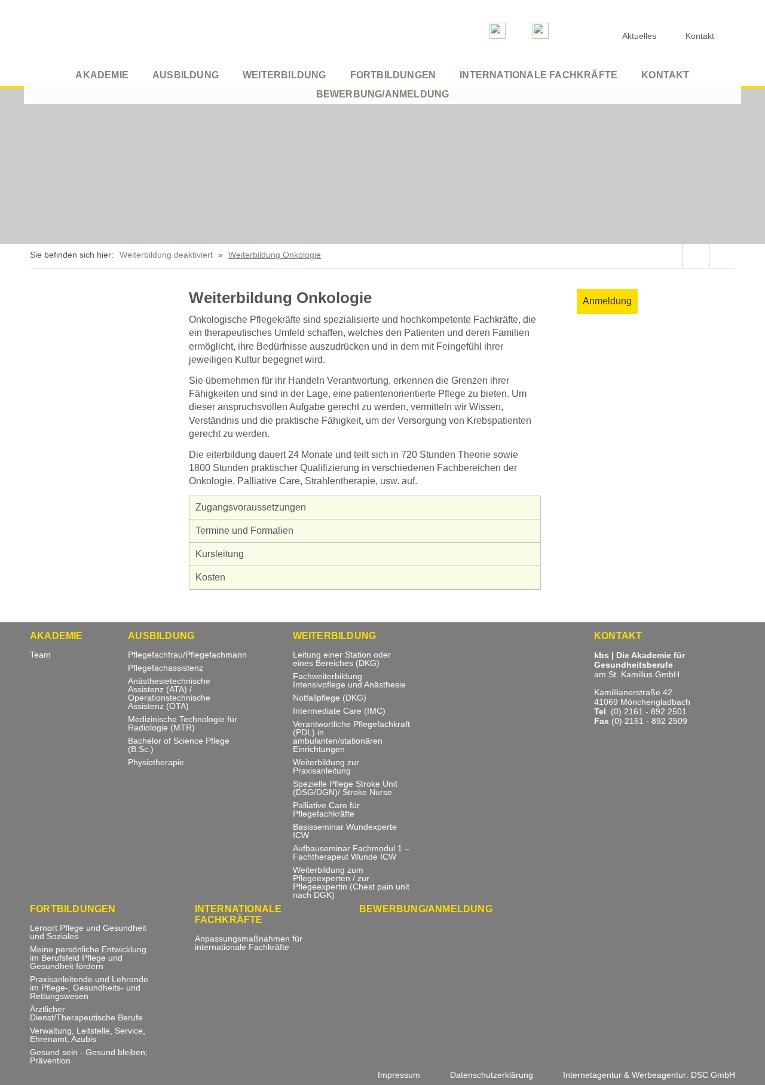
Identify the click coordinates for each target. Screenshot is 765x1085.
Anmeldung (607, 301)
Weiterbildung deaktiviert (166, 254)
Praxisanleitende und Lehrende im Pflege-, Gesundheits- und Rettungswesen (89, 988)
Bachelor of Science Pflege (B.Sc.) (179, 745)
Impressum (399, 1075)
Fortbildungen (393, 75)
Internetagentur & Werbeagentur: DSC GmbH (649, 1075)
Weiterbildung (284, 75)
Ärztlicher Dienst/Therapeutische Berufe (86, 1013)
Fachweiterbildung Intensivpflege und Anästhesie (349, 680)
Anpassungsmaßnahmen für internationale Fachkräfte (248, 943)
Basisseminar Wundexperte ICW (345, 831)
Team (40, 654)
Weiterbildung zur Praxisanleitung (326, 766)
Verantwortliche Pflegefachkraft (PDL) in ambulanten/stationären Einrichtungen (351, 737)
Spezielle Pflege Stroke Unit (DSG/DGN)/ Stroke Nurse (345, 788)
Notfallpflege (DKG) (329, 697)
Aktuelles (639, 36)
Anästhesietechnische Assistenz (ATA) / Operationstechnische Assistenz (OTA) (169, 694)
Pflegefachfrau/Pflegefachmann (187, 654)
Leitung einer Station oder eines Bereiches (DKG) (342, 659)
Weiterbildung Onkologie (274, 254)
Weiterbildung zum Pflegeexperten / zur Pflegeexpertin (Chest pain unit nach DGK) (351, 883)
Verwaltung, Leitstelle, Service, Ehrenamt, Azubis (87, 1035)
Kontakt (665, 75)
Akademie (101, 75)
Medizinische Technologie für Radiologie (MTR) (182, 723)
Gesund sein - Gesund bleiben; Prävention (89, 1056)
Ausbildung (185, 75)
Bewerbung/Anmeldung (382, 94)
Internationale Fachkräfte (538, 75)
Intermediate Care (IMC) (339, 711)
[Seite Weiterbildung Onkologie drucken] (722, 256)
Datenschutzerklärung (491, 1075)
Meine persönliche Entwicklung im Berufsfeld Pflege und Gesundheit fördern (88, 958)
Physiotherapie (156, 762)
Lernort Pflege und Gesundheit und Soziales (88, 932)
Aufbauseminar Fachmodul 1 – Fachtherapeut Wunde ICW (351, 852)
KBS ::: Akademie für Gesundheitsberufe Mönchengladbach (119, 34)
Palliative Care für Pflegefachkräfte (326, 809)
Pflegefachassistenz (165, 668)
